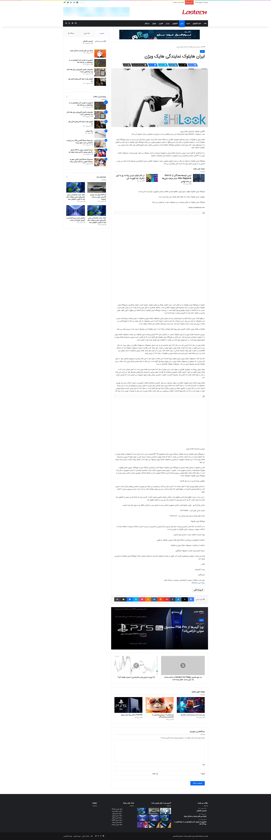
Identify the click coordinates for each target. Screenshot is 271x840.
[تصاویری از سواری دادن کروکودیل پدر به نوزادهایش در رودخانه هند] (100, 63)
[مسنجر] (130, 599)
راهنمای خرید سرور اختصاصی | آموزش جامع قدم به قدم (76, 219)
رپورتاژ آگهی (198, 590)
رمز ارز (167, 23)
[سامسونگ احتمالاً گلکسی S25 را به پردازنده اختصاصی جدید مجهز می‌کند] (100, 143)
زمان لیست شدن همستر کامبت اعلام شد (192, 715)
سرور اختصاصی (68, 836)
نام (203, 765)
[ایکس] (184, 599)
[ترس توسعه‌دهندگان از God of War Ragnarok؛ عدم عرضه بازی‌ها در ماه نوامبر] (199, 178)
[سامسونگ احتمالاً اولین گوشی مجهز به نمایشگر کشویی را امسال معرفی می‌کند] (100, 162)
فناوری (161, 23)
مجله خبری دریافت (117, 824)
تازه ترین (87, 33)
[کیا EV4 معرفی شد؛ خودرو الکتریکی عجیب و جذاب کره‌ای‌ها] (96, 187)
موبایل (154, 23)
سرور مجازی (191, 836)
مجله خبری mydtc (117, 820)
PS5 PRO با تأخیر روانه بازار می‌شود (131, 715)
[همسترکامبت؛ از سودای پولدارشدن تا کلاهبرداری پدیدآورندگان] (160, 705)
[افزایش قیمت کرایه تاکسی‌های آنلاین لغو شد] (100, 82)
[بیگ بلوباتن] (100, 134)
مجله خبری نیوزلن (117, 816)
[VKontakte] (154, 599)
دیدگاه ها (71, 33)
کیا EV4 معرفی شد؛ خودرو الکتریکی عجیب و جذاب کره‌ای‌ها (98, 197)
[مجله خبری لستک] (195, 12)
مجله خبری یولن (117, 813)
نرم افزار (147, 23)
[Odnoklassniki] (148, 599)
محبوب (102, 33)
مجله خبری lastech (198, 583)
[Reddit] (160, 599)
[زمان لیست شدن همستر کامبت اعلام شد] (191, 705)
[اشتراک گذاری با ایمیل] (123, 599)
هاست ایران (85, 836)
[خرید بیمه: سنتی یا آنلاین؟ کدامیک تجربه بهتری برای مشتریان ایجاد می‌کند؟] (165, 811)
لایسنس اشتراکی (88, 41)
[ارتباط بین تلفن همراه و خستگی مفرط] (100, 54)
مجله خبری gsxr (117, 818)
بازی (182, 23)
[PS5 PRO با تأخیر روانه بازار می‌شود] (128, 705)
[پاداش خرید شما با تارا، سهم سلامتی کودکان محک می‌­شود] (142, 825)
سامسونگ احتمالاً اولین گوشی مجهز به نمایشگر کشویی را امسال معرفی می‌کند (81, 160)
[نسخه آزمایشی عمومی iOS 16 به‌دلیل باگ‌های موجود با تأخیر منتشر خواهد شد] (100, 153)
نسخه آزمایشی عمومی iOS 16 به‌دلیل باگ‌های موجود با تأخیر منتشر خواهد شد (80, 151)
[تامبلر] (172, 599)
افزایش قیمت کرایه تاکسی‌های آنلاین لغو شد (81, 80)
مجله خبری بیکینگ (117, 809)
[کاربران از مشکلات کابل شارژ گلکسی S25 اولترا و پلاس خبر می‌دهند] (165, 825)
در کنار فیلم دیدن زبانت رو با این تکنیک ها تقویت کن (130, 177)
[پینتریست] (167, 599)
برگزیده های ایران (117, 811)
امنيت (188, 23)
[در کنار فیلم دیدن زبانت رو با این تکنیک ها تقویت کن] (152, 178)
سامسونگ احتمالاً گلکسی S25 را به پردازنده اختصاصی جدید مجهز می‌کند (80, 141)
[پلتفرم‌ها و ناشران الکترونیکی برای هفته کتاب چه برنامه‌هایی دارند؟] (100, 72)
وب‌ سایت (155, 774)
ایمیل (203, 774)
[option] (159, 628)
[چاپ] (117, 599)
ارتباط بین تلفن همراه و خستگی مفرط (81, 50)
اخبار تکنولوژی (197, 23)
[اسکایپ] (136, 599)
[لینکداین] (178, 599)
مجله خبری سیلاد (117, 822)
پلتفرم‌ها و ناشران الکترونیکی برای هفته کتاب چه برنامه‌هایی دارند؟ (79, 70)
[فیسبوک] (191, 599)
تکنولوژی (175, 23)
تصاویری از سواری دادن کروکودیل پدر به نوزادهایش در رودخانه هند (81, 61)
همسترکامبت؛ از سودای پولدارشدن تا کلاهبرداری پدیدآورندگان (163, 716)
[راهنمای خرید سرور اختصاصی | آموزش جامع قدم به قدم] (75, 210)
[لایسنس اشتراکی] (100, 44)
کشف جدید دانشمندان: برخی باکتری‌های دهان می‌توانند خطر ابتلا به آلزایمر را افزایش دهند (158, 2)
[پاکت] (142, 599)
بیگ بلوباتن (89, 131)
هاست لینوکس (182, 836)
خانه (205, 23)
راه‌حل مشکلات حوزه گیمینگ (185, 627)
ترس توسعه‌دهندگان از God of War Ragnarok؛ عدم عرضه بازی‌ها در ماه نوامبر (176, 178)
